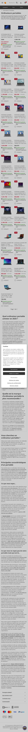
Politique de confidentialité (14, 383)
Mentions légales (14, 385)
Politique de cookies (14, 380)
